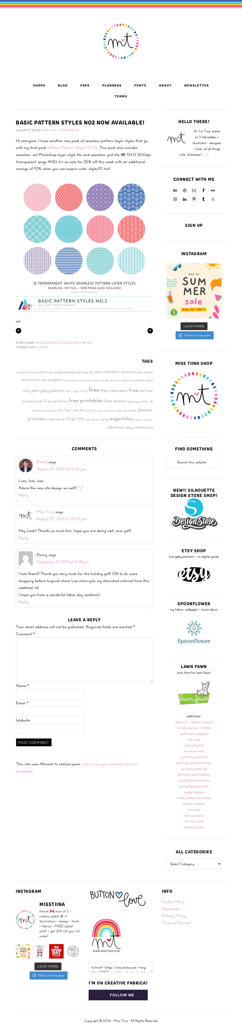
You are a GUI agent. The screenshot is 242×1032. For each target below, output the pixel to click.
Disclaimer (171, 909)
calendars (111, 371)
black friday (46, 372)
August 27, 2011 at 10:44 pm (62, 519)
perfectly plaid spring (194, 780)
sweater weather (194, 803)
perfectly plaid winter (194, 786)
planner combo (127, 410)
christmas (128, 371)
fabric (69, 391)
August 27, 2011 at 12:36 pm (61, 469)
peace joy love (194, 827)
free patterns (56, 400)
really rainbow (194, 792)
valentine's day (120, 427)
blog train (75, 371)
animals (21, 372)
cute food (86, 380)
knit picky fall (194, 745)
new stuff (90, 410)
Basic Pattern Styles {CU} (74, 147)
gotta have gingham (194, 733)
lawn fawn (51, 410)
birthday (32, 372)
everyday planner (48, 390)
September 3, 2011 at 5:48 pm (63, 562)
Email (22, 703)
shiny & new (83, 343)
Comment (25, 634)
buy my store (92, 372)
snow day (194, 809)
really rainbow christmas (194, 797)
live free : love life (71, 410)
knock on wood (194, 750)
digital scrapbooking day (137, 380)
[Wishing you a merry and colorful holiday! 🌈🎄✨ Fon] (73, 951)
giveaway (134, 401)
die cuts (115, 380)
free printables (86, 400)
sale (51, 419)
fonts (83, 391)
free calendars (114, 390)
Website (23, 720)
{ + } (205, 154)
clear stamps (145, 372)
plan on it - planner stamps (194, 721)
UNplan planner (143, 419)
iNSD (144, 401)
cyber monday (101, 380)
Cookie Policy (173, 901)
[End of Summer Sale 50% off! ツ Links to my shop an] (194, 290)
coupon (43, 347)
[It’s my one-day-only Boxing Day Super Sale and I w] (56, 951)
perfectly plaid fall (194, 768)
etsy (26, 390)
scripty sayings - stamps (194, 727)
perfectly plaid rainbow (194, 774)
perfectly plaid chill (194, 756)
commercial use (33, 380)
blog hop (61, 371)
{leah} (42, 462)
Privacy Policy (174, 915)
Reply (23, 495)
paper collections (106, 410)
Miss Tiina (46, 512)
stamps (104, 419)
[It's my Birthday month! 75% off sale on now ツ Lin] (40, 951)
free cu (137, 390)
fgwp (76, 391)
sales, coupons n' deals (53, 343)
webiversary (143, 427)
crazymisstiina (71, 380)
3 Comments (70, 130)
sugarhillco (122, 418)
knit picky (194, 739)
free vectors (115, 400)
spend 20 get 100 (69, 419)
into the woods (194, 821)
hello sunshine (194, 815)
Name (22, 685)
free (94, 389)
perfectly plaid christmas (194, 762)
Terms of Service (176, 923)
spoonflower (92, 419)
